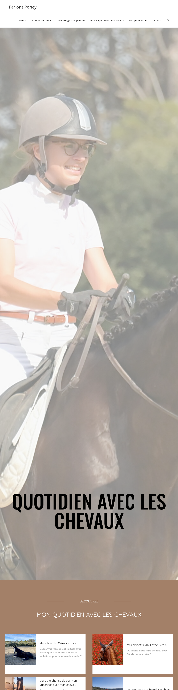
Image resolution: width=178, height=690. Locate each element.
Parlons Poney (23, 7)
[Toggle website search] (168, 20)
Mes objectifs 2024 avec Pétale (147, 645)
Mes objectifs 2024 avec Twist (59, 643)
